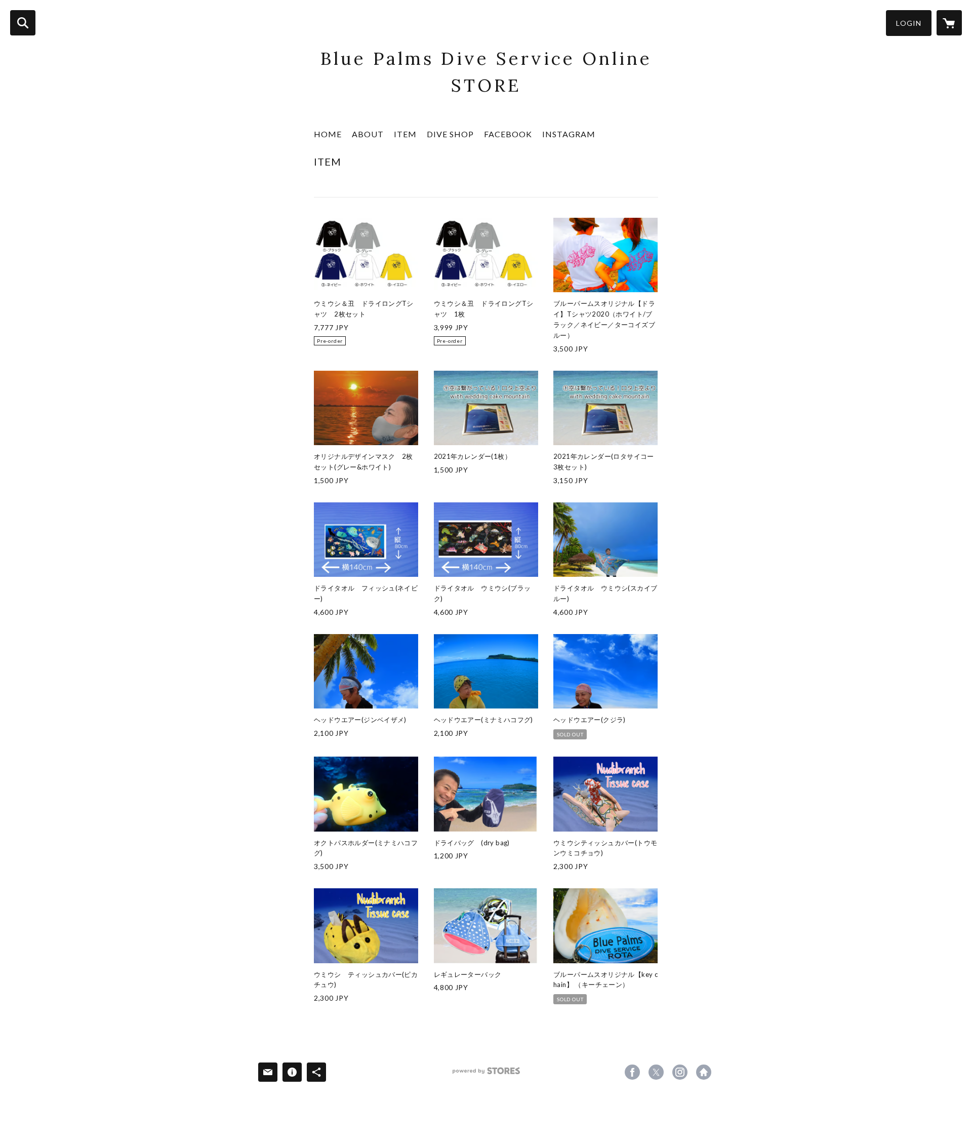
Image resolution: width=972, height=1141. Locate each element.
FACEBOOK (508, 134)
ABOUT (368, 134)
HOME (328, 134)
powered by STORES (486, 1074)
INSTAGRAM (568, 134)
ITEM (405, 134)
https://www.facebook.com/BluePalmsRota (632, 1072)
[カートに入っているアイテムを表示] (949, 22)
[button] (909, 23)
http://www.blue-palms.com (703, 1072)
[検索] (22, 22)
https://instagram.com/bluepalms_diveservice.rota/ (679, 1072)
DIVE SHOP (450, 134)
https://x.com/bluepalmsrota (656, 1072)
